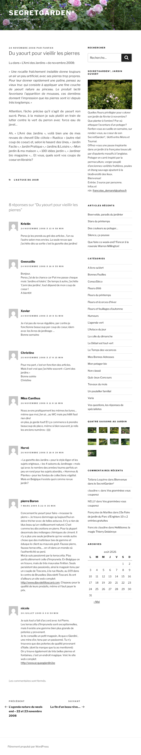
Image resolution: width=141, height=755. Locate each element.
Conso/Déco (95, 281)
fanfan (48, 48)
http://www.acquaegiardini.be (38, 662)
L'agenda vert (96, 322)
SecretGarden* (42, 13)
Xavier (25, 311)
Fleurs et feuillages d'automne (105, 308)
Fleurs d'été (94, 288)
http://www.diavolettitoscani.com (40, 582)
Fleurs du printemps (99, 295)
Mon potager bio (97, 363)
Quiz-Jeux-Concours (100, 377)
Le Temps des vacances (102, 349)
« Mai (97, 601)
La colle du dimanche (100, 336)
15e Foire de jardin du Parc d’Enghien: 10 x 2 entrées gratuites (109, 516)
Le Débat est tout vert (100, 343)
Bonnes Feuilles (97, 274)
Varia (91, 398)
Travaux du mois (97, 384)
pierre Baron (30, 501)
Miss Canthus (30, 398)
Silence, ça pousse (98, 235)
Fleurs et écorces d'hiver (102, 302)
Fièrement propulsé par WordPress (28, 746)
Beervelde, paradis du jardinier (105, 214)
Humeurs (93, 315)
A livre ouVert (96, 267)
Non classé (94, 370)
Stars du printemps (99, 221)
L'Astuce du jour (26, 180)
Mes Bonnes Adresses (101, 356)
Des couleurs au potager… (103, 228)
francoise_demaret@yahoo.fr (110, 190)
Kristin (25, 224)
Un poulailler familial (99, 391)
